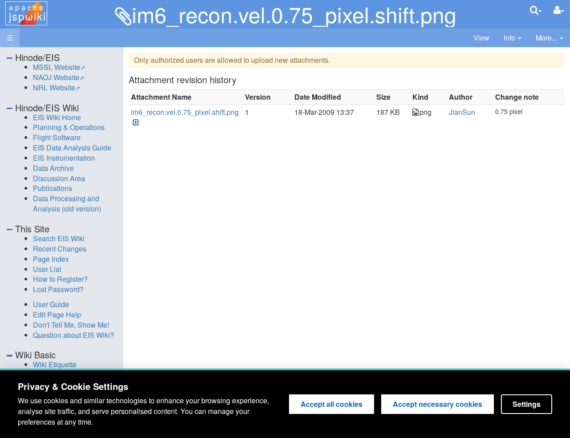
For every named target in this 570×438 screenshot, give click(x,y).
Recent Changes (59, 248)
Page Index (51, 259)
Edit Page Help (57, 314)
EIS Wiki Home (57, 117)
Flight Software (57, 137)
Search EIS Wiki (59, 238)
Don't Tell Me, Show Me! (71, 325)
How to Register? (60, 279)
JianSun (462, 112)
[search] (536, 10)
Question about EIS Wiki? (73, 335)
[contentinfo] (512, 38)
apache (27, 13)
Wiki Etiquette (55, 364)
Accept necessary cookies (437, 404)
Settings (527, 404)
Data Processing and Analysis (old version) (67, 203)
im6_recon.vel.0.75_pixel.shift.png (185, 112)
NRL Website (54, 87)
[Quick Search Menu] (536, 10)
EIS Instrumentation (64, 158)
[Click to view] (135, 123)
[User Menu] (559, 10)
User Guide (51, 304)
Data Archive (53, 168)
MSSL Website (56, 67)
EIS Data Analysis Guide (72, 147)
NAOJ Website (56, 77)
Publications (52, 188)
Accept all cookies (331, 404)
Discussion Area (59, 178)
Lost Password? (58, 289)
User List (47, 269)
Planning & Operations (69, 127)
